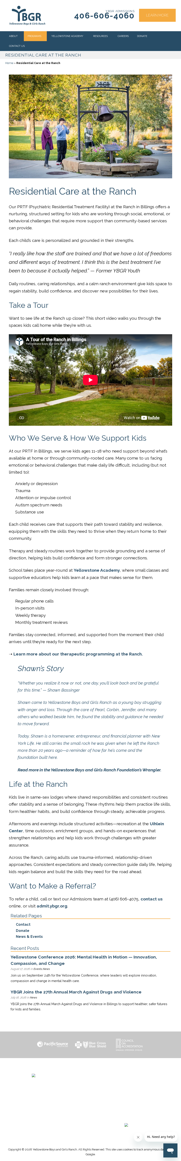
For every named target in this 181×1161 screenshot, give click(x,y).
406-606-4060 (104, 15)
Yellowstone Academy (67, 36)
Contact (23, 924)
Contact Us (17, 45)
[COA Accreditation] (128, 1045)
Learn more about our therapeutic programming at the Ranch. (78, 654)
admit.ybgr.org (52, 906)
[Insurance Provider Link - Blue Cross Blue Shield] (90, 1044)
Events (38, 969)
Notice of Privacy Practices (126, 1102)
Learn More (157, 15)
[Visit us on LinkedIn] (134, 1117)
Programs (34, 36)
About (13, 36)
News (46, 969)
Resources (100, 36)
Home (9, 63)
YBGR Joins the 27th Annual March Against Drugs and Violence (76, 991)
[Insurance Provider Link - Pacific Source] (52, 1044)
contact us (152, 898)
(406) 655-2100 (43, 1101)
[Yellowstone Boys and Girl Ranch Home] (27, 15)
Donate (142, 36)
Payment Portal (126, 1091)
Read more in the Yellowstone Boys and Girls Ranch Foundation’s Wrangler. (89, 769)
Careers (123, 36)
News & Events (29, 937)
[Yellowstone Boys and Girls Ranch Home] (59, 1081)
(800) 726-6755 (43, 1107)
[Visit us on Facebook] (113, 1117)
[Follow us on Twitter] (124, 1117)
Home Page (126, 1076)
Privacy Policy (126, 1107)
